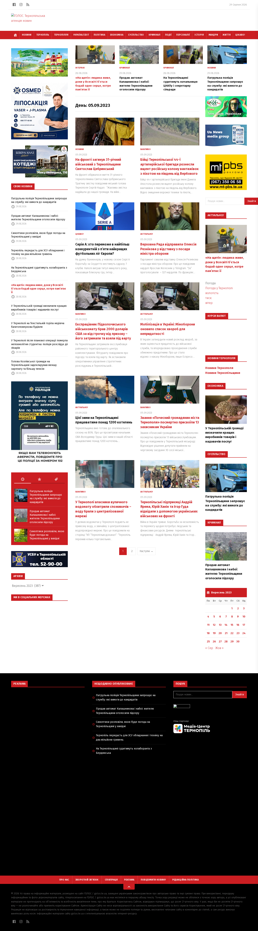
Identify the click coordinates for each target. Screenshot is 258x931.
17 (244, 625)
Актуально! (146, 234)
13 (220, 625)
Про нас (64, 879)
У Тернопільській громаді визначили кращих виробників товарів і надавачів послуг (39, 307)
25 (208, 641)
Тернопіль (42, 34)
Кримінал (154, 34)
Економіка (117, 34)
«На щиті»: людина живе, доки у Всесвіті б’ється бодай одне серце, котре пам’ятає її (38, 288)
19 (214, 633)
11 (208, 625)
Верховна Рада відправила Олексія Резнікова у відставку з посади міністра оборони (168, 249)
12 (214, 625)
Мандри (213, 34)
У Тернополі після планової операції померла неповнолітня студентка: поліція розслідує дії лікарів (39, 344)
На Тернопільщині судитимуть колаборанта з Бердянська (39, 269)
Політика (99, 34)
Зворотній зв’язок (87, 879)
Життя (227, 34)
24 (244, 633)
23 (237, 633)
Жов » (219, 648)
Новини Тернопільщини (222, 373)
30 (237, 641)
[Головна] (15, 35)
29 (232, 641)
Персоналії (183, 34)
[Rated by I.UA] (210, 707)
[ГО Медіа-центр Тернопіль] (210, 726)
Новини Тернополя (219, 368)
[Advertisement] (48, 717)
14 (226, 625)
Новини (27, 34)
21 (226, 633)
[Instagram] (21, 5)
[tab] (22, 479)
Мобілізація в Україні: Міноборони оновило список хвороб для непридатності (167, 329)
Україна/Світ (81, 34)
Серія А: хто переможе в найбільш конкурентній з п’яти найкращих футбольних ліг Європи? (102, 249)
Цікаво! (240, 34)
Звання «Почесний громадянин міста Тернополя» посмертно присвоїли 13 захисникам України (169, 422)
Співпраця (111, 879)
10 (244, 616)
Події (168, 34)
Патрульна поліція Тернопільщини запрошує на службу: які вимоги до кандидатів (39, 200)
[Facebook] (14, 5)
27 (220, 641)
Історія (199, 34)
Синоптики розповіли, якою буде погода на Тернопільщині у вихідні (38, 234)
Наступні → (146, 551)
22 (231, 633)
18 (208, 633)
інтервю (80, 68)
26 (214, 641)
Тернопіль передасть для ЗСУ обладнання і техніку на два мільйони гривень (37, 252)
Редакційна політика (185, 879)
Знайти (239, 694)
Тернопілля (61, 34)
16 (237, 625)
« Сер (209, 648)
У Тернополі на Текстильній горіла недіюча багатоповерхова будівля (37, 325)
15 (232, 625)
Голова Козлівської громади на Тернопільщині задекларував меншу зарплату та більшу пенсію (34, 365)
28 (226, 641)
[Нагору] (129, 887)
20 (220, 633)
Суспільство (136, 34)
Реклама (129, 879)
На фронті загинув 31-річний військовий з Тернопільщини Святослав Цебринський (98, 164)
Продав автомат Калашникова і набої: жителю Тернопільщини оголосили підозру (38, 217)
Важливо (145, 149)
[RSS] (28, 5)
